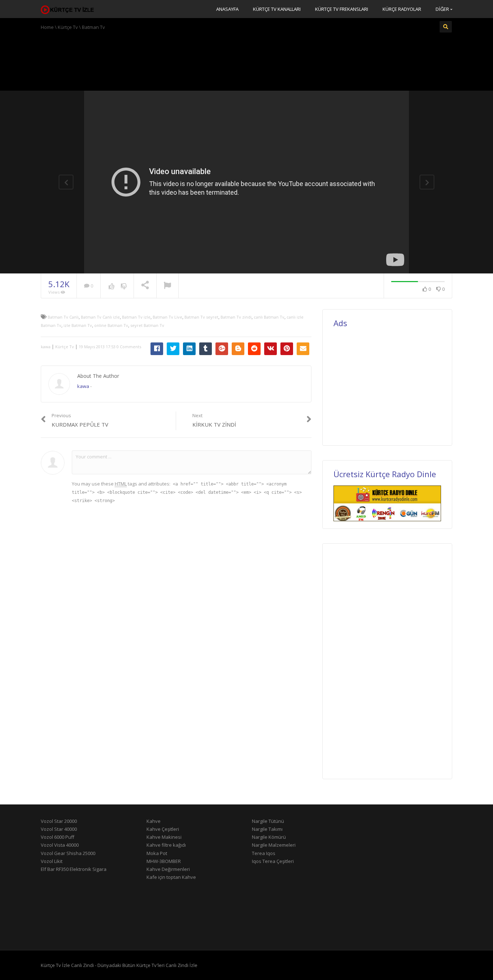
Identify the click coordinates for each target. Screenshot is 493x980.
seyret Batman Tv (147, 325)
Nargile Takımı (267, 829)
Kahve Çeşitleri (163, 829)
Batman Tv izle (136, 317)
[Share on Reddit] (254, 348)
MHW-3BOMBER (164, 861)
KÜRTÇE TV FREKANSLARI (341, 9)
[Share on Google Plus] (221, 348)
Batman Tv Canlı (63, 317)
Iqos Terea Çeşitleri (273, 861)
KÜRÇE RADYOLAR (402, 9)
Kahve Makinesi (164, 837)
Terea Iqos (263, 853)
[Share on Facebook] (156, 348)
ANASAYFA (227, 9)
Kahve (154, 821)
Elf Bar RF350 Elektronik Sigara (73, 869)
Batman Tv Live (167, 317)
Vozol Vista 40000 (60, 845)
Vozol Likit (51, 861)
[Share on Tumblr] (205, 348)
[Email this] (303, 348)
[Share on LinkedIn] (189, 348)
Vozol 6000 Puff (57, 837)
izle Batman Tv (78, 325)
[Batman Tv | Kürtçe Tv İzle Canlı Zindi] (68, 9)
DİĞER (443, 9)
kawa (46, 346)
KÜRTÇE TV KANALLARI (277, 9)
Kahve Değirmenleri (168, 869)
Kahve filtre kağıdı (166, 845)
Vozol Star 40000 (59, 829)
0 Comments (129, 346)
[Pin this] (286, 348)
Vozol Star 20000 (59, 821)
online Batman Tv (111, 325)
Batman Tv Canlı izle (100, 317)
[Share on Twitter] (173, 348)
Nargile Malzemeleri (274, 845)
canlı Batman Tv (269, 317)
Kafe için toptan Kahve (171, 877)
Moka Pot (157, 853)
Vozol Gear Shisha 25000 (68, 853)
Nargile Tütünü (268, 821)
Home (47, 27)
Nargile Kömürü (269, 837)
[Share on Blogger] (238, 348)
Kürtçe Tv (68, 27)
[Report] (167, 286)
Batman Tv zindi (236, 317)
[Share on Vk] (270, 348)
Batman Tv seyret (201, 317)
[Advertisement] (246, 59)
